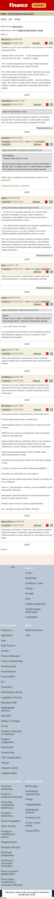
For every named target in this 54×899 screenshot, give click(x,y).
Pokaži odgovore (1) (44, 128)
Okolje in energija (10, 721)
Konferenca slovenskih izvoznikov (7, 863)
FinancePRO (8, 676)
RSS (27, 599)
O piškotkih (31, 617)
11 (51, 381)
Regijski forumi (9, 842)
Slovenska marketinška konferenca (7, 805)
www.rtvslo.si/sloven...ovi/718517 (15, 231)
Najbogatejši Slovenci (8, 709)
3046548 (6, 43)
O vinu (4, 726)
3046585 (6, 354)
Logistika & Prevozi (11, 697)
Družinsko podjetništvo (7, 854)
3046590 (6, 381)
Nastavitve (17, 14)
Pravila (25, 14)
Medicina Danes (34, 630)
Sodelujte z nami (34, 583)
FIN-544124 (6, 406)
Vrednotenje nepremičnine (32, 792)
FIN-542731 (6, 39)
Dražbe (5, 651)
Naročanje (30, 578)
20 (51, 43)
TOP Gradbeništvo (11, 757)
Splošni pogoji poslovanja (33, 610)
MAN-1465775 (7, 522)
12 (51, 202)
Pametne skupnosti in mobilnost (11, 732)
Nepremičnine (8, 671)
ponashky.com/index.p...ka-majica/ (16, 186)
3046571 (6, 302)
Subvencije (7, 747)
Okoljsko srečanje (10, 847)
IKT (3, 682)
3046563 (6, 269)
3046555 (6, 202)
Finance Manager (10, 656)
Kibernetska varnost (11, 692)
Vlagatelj (39, 5)
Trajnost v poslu (9, 768)
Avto (3, 640)
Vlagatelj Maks (9, 773)
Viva (27, 635)
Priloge (29, 588)
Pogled (4, 19)
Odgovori (36, 43)
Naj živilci (6, 715)
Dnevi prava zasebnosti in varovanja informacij (11, 882)
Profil (10, 14)
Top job (5, 762)
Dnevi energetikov (10, 821)
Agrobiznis (6, 635)
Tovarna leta (7, 752)
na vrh (27, 95)
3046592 (6, 409)
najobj (3, 198)
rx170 (3, 350)
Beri (10, 19)
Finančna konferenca (7, 814)
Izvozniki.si (7, 687)
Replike (17, 19)
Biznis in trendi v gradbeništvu (10, 872)
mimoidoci (5, 138)
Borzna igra (31, 786)
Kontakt (29, 593)
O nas (28, 573)
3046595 (6, 525)
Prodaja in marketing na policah (8, 834)
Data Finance (8, 645)
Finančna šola (8, 666)
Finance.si (6, 630)
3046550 (6, 104)
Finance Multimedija (12, 661)
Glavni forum (17, 26)
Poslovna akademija (6, 787)
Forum (3, 14)
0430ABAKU (6, 101)
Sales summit (8, 826)
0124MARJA (6, 377)
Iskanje (31, 14)
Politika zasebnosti (35, 604)
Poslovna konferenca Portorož (11, 795)
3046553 (6, 142)
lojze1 (3, 265)
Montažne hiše (9, 702)
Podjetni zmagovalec (7, 740)
